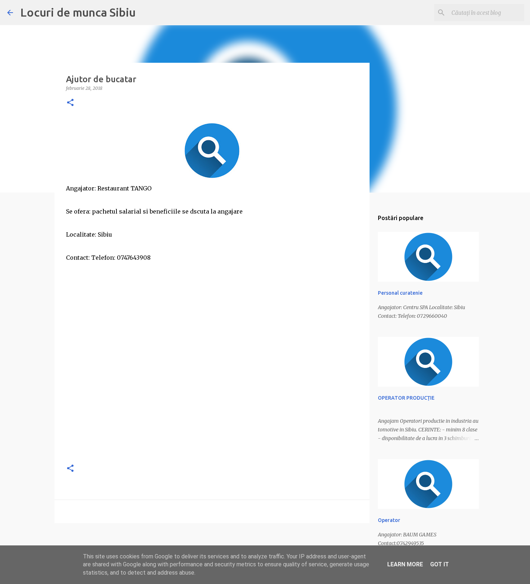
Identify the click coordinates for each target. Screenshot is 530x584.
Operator (389, 520)
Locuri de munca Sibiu (78, 12)
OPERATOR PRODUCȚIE (406, 398)
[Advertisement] (212, 406)
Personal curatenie (400, 293)
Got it (439, 564)
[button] (70, 103)
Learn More (405, 564)
